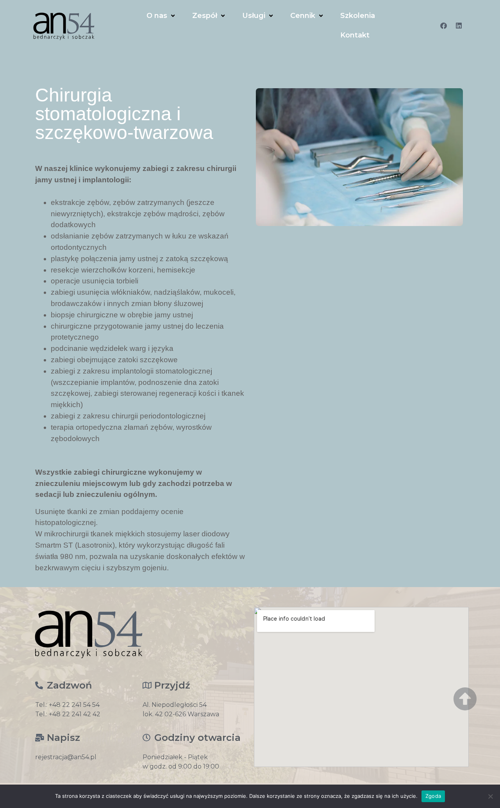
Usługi (253, 15)
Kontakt (355, 35)
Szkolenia (357, 15)
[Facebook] (443, 25)
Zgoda (433, 796)
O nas (156, 15)
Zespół (204, 15)
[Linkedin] (459, 25)
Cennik (302, 15)
